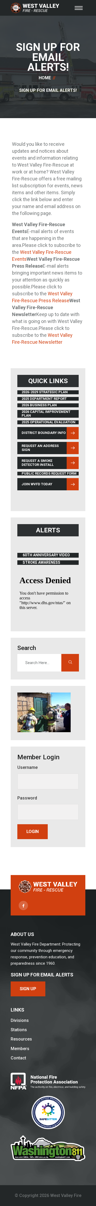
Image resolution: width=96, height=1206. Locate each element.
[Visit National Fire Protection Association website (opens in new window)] (48, 1081)
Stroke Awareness (44, 562)
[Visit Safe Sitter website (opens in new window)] (48, 1112)
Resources (21, 1039)
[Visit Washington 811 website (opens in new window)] (48, 1148)
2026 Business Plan (39, 405)
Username (27, 767)
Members (20, 1048)
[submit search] (70, 663)
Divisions (20, 1020)
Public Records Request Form (49, 473)
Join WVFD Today (37, 484)
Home (45, 77)
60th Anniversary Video (46, 555)
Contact (18, 1057)
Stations (19, 1029)
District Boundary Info (43, 434)
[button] (79, 8)
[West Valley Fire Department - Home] (35, 8)
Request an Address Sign (40, 448)
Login (32, 831)
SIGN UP (28, 988)
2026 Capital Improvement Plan (46, 414)
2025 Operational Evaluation (48, 422)
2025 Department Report (44, 399)
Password (27, 798)
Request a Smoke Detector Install (38, 463)
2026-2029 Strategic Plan (45, 392)
